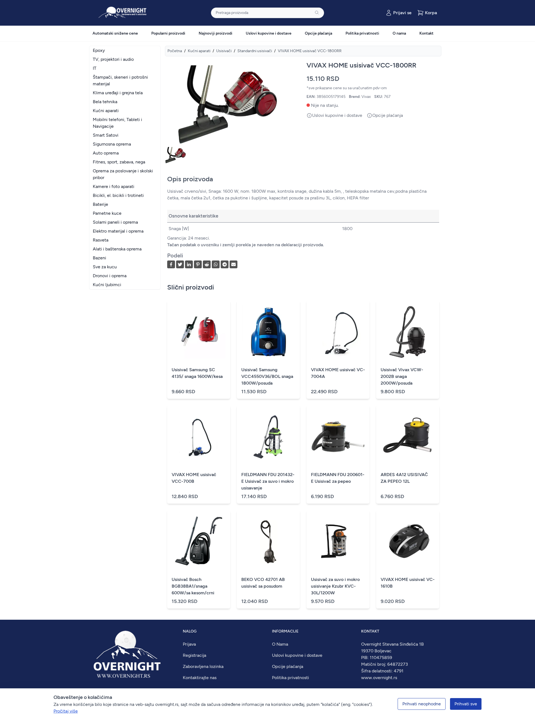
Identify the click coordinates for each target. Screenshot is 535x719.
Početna (174, 51)
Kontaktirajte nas (200, 677)
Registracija (194, 655)
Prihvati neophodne (421, 703)
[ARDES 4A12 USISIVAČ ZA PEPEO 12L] (407, 437)
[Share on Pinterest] (198, 264)
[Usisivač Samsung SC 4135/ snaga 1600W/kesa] (198, 332)
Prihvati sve (465, 703)
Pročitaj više (66, 711)
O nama (399, 33)
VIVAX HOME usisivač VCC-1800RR (310, 51)
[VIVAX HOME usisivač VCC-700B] (198, 437)
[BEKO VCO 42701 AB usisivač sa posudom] (268, 541)
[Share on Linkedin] (189, 264)
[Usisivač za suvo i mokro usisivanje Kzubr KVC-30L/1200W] (338, 541)
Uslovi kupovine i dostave (268, 33)
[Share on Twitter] (180, 264)
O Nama (280, 644)
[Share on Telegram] (224, 264)
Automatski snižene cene (115, 33)
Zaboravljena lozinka (203, 666)
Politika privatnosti (362, 33)
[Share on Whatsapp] (216, 264)
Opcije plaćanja (318, 33)
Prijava (189, 644)
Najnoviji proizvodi (215, 33)
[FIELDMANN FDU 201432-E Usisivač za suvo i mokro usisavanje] (268, 437)
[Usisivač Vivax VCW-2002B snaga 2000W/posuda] (407, 332)
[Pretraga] (316, 12)
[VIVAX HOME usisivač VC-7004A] (338, 332)
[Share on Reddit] (207, 264)
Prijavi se (402, 12)
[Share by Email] (233, 264)
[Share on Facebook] (171, 264)
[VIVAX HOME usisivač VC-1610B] (407, 541)
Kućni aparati (199, 51)
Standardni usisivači (254, 51)
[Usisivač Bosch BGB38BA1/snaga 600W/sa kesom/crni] (198, 541)
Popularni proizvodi (168, 33)
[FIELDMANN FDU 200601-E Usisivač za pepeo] (338, 437)
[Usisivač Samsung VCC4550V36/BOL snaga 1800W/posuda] (268, 332)
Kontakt (426, 33)
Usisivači (224, 51)
